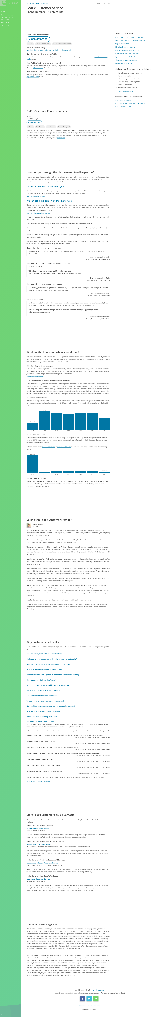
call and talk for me (48, 447)
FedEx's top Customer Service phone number (130, 37)
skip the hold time (33, 77)
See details (61, 138)
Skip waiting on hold (52, 50)
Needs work (99, 990)
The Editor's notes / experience (126, 60)
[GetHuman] (9, 3)
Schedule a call (66, 50)
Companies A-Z (6, 23)
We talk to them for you (35, 50)
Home (3, 12)
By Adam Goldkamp (38, 524)
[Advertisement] (68, 93)
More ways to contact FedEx (124, 63)
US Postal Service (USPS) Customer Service (130, 103)
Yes (93, 990)
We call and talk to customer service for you (130, 40)
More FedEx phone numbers (125, 47)
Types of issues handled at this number (128, 57)
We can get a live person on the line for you (49, 200)
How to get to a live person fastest (127, 50)
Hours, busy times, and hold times (127, 54)
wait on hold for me (64, 447)
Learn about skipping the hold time (39, 213)
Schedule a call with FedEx (35, 377)
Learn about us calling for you (37, 196)
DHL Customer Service (123, 107)
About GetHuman (7, 26)
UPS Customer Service (123, 100)
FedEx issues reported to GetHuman (39, 781)
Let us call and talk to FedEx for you (45, 186)
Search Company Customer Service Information (7, 17)
